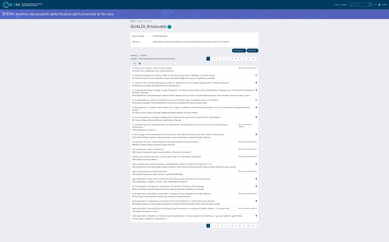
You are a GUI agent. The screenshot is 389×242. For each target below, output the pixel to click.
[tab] (134, 63)
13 (253, 59)
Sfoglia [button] (343, 5)
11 (244, 59)
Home (337, 5)
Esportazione (238, 50)
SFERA (132, 21)
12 (248, 59)
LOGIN (384, 5)
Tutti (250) (252, 50)
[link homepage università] (22, 4)
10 (240, 59)
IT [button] (375, 5)
